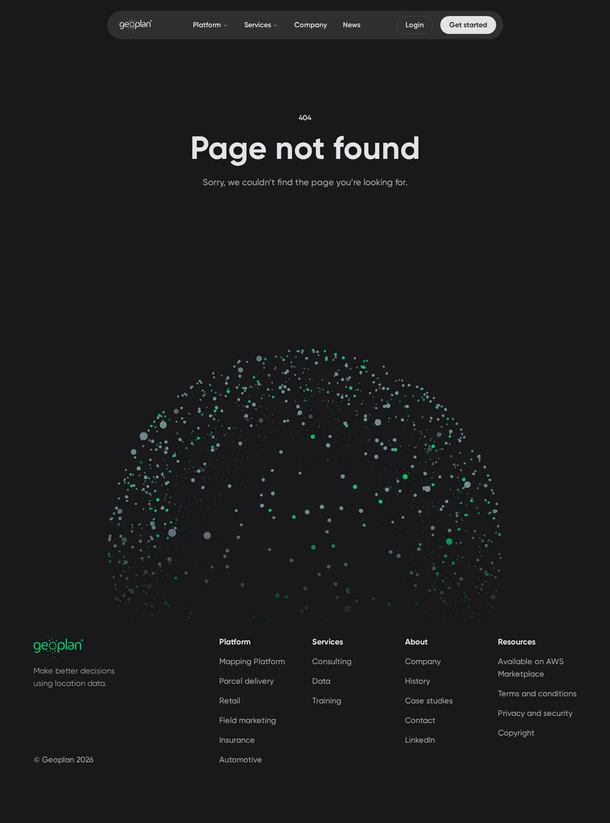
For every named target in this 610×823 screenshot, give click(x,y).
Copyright (516, 732)
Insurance (237, 739)
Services (257, 25)
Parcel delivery (246, 681)
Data (321, 681)
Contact (420, 720)
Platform (207, 25)
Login (414, 25)
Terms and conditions (537, 693)
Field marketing (247, 720)
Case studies (429, 700)
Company (310, 25)
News (351, 25)
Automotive (240, 759)
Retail (229, 700)
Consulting (331, 661)
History (417, 681)
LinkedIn (420, 739)
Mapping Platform (252, 661)
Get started (468, 25)
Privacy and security (535, 713)
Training (326, 700)
